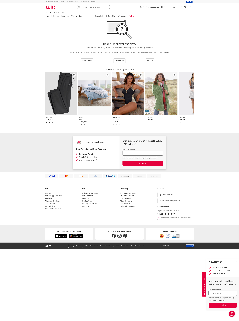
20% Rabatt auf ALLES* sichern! (204, 285)
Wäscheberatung (126, 201)
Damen (48, 12)
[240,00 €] (94, 93)
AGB (86, 246)
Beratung (124, 189)
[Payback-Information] (190, 245)
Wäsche (74, 16)
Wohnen (64, 12)
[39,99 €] (61, 93)
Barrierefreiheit (105, 246)
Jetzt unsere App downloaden (69, 231)
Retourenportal (87, 196)
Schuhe (81, 16)
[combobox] (97, 7)
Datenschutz (94, 246)
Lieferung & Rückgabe (90, 193)
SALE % (131, 16)
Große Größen (111, 16)
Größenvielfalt (125, 204)
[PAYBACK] (189, 1)
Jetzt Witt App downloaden (54, 196)
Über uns (48, 193)
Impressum (115, 246)
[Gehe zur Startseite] (50, 7)
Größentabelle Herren (127, 196)
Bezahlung (86, 198)
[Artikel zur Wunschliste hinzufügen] (74, 75)
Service (85, 189)
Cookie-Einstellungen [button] (137, 246)
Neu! (47, 16)
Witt (46, 189)
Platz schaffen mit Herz (53, 209)
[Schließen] (237, 261)
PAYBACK (85, 206)
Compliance (125, 246)
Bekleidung (55, 16)
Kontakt (160, 189)
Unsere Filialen (50, 204)
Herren (56, 12)
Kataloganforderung (89, 204)
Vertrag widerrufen (76, 246)
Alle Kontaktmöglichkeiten (171, 201)
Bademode (65, 16)
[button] (192, 93)
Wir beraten (122, 16)
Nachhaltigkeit (50, 206)
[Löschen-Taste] (108, 7)
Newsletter (48, 198)
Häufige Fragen (87, 201)
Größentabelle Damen (128, 193)
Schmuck (90, 16)
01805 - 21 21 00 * (166, 213)
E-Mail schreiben (167, 195)
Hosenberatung (125, 198)
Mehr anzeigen (222, 300)
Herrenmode (119, 61)
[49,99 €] (128, 93)
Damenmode (87, 61)
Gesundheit (99, 16)
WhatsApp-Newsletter (52, 201)
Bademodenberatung (127, 206)
